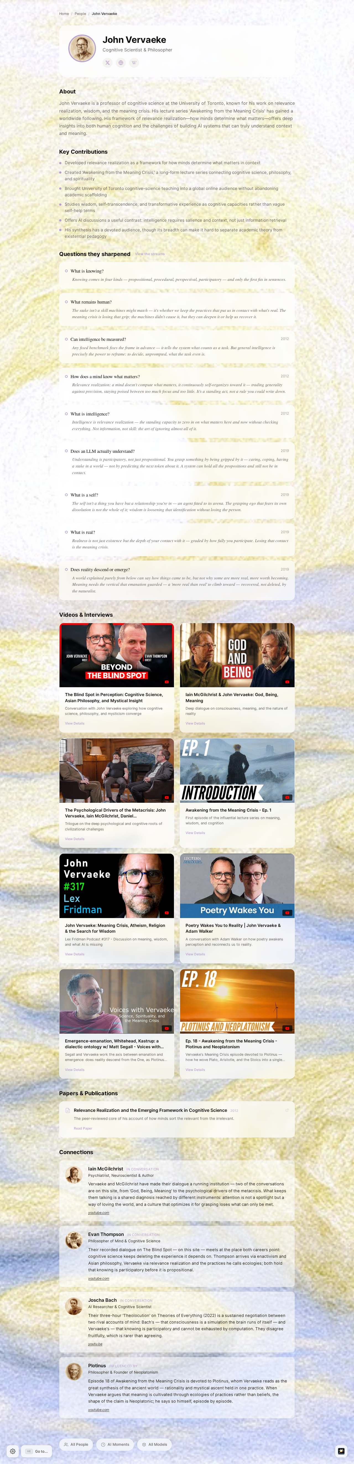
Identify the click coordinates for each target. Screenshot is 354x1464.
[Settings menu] (13, 1451)
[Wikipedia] (134, 63)
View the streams (150, 254)
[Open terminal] (341, 1451)
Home (64, 14)
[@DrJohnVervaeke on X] (108, 63)
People (80, 14)
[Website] (121, 63)
